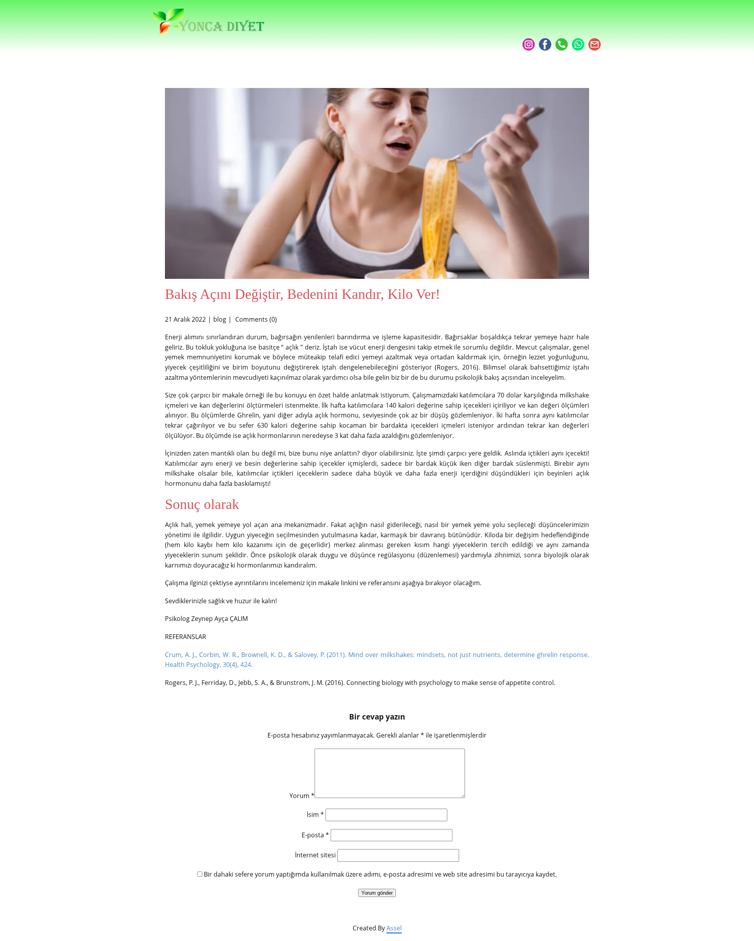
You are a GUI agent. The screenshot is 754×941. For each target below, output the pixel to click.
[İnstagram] (528, 44)
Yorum (302, 795)
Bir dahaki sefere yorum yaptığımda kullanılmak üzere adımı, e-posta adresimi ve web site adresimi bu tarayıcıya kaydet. (380, 874)
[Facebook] (545, 44)
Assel (394, 928)
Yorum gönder (377, 893)
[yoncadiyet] (209, 21)
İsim (315, 814)
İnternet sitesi (315, 855)
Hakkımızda (474, 28)
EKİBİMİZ (520, 28)
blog (219, 319)
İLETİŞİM (588, 28)
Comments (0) (255, 319)
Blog (554, 28)
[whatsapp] (578, 44)
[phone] (561, 44)
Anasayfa (426, 28)
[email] (594, 44)
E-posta (315, 835)
